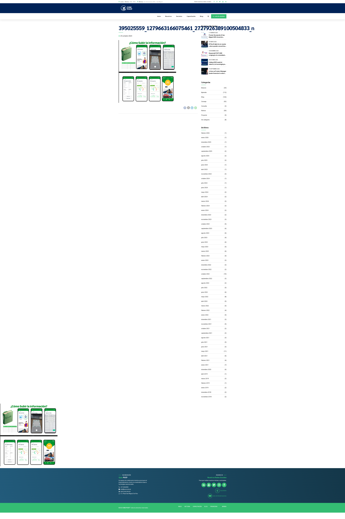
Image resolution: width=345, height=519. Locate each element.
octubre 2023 (205, 224)
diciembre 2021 (206, 319)
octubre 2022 (205, 274)
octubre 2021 (205, 328)
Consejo (203, 101)
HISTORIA (187, 506)
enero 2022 (204, 315)
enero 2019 (204, 388)
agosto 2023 (205, 233)
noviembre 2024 (206, 174)
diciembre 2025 (206, 142)
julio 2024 (204, 183)
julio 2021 (204, 342)
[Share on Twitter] (188, 107)
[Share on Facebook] (184, 107)
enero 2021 (204, 365)
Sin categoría (205, 120)
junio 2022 (204, 292)
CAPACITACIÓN (197, 506)
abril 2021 (204, 356)
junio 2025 (204, 165)
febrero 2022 (205, 310)
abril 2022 (204, 301)
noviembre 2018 (206, 397)
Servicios (179, 16)
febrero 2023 (205, 256)
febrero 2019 (205, 383)
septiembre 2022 (206, 278)
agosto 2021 (205, 338)
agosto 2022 (205, 283)
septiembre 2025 (206, 151)
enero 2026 (204, 137)
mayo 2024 (204, 192)
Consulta (204, 106)
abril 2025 (204, 169)
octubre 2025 (205, 147)
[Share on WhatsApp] (195, 107)
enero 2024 (204, 210)
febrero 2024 (205, 206)
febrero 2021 (205, 360)
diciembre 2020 (206, 369)
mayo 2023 (204, 247)
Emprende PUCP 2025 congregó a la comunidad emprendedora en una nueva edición (217, 54)
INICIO (180, 506)
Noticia (203, 110)
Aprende (204, 92)
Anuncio (203, 88)
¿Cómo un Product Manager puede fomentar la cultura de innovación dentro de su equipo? (217, 72)
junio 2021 (204, 347)
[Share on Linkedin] (192, 107)
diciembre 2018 (206, 392)
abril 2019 (204, 374)
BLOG (206, 506)
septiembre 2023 (206, 228)
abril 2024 (204, 197)
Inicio (159, 16)
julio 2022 (204, 287)
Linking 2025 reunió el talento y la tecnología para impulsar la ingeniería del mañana (217, 63)
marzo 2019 (205, 378)
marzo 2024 (205, 201)
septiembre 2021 (206, 333)
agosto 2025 (205, 156)
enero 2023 (204, 260)
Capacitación (191, 16)
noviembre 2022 (206, 269)
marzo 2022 (205, 306)
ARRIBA (224, 506)
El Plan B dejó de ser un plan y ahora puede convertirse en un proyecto (217, 45)
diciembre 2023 (206, 215)
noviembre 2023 (206, 219)
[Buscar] (208, 16)
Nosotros (168, 16)
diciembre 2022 (206, 265)
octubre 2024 (205, 178)
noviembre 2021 (206, 324)
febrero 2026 (205, 133)
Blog (201, 16)
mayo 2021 (204, 351)
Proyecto (204, 115)
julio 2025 (204, 160)
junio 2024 (204, 187)
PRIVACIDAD (213, 506)
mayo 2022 (204, 297)
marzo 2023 (205, 251)
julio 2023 (204, 237)
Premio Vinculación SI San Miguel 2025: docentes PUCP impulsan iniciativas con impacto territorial (217, 36)
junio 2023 (204, 242)
